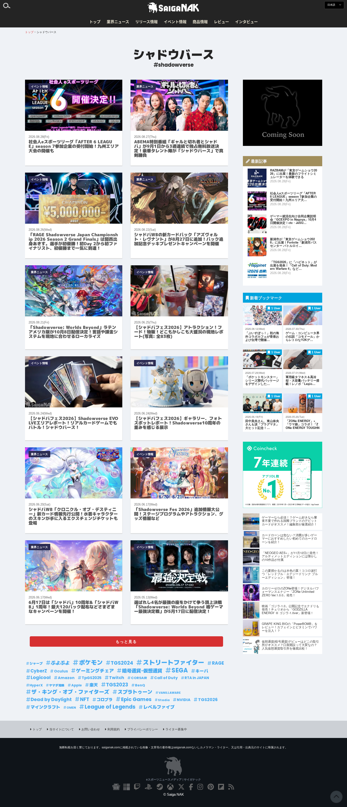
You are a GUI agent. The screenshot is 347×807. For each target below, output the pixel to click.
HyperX (36, 685)
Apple (76, 685)
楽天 (93, 685)
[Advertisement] (282, 113)
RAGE (218, 663)
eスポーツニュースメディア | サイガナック (173, 779)
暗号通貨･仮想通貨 (142, 670)
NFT (84, 699)
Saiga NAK (173, 7)
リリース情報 (146, 21)
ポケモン (91, 662)
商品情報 (200, 21)
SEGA (180, 670)
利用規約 (113, 729)
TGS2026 (208, 699)
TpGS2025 (92, 677)
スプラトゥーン (135, 692)
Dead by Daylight (51, 699)
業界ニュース (118, 21)
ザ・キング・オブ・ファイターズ (70, 692)
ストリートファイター (173, 662)
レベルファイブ (159, 707)
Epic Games (136, 699)
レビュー (221, 21)
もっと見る (126, 641)
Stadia (164, 700)
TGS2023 (117, 684)
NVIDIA (183, 699)
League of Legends (110, 706)
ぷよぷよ (60, 663)
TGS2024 (122, 663)
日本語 (331, 4)
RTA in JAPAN (197, 677)
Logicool (41, 677)
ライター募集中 (176, 729)
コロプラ (105, 699)
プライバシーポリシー (142, 729)
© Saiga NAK (173, 794)
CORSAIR (139, 678)
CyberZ (38, 671)
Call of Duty (166, 677)
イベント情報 (175, 21)
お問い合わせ (90, 729)
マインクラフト (45, 707)
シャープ (36, 663)
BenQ (140, 685)
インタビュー (246, 21)
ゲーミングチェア (95, 670)
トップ (95, 21)
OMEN (71, 707)
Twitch (116, 677)
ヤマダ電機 (56, 685)
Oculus (61, 671)
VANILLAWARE (170, 693)
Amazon (66, 677)
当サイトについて (61, 729)
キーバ (201, 671)
